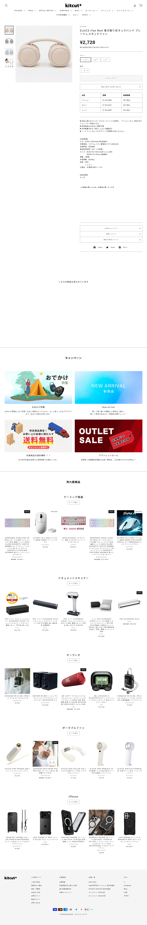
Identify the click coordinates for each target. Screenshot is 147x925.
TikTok (126, 896)
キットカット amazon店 (97, 896)
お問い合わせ (35, 903)
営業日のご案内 (36, 885)
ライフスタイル (124, 10)
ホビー (76, 15)
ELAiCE (83, 26)
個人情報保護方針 (65, 889)
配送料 (85, 47)
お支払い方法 (35, 892)
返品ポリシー (35, 899)
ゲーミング (106, 10)
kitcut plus (92, 882)
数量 (81, 66)
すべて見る (73, 502)
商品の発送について (111, 239)
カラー (82, 55)
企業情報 (62, 882)
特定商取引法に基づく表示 (68, 885)
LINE (125, 892)
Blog (125, 889)
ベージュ (85, 60)
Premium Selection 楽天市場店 (100, 889)
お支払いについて (111, 228)
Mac (77, 10)
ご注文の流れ (35, 882)
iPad (31, 10)
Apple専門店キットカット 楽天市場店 (101, 885)
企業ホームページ (65, 892)
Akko (85, 15)
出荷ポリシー (35, 896)
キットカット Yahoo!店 (97, 892)
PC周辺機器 (62, 15)
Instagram (127, 885)
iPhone (18, 10)
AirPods (65, 10)
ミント (105, 60)
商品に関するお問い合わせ (111, 87)
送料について (111, 234)
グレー (96, 60)
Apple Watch (47, 10)
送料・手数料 (35, 889)
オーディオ (90, 10)
